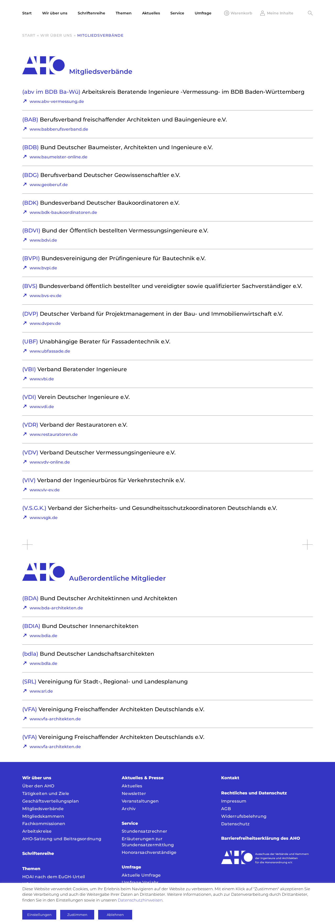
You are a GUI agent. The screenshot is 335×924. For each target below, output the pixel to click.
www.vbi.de (42, 378)
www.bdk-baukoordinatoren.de (63, 212)
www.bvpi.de (43, 267)
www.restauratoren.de (54, 434)
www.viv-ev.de (45, 489)
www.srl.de (41, 691)
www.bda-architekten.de (56, 607)
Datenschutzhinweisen (140, 900)
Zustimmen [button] (77, 914)
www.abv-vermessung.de (57, 101)
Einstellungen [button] (39, 914)
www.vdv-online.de (50, 462)
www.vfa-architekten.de (55, 718)
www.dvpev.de (45, 323)
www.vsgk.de (44, 517)
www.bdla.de (43, 663)
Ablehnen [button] (115, 914)
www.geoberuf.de (49, 184)
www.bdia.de (43, 635)
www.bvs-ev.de (46, 295)
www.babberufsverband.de (59, 129)
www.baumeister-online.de (58, 156)
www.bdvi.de (43, 240)
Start (28, 35)
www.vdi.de (42, 406)
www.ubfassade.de (50, 351)
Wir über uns (56, 35)
